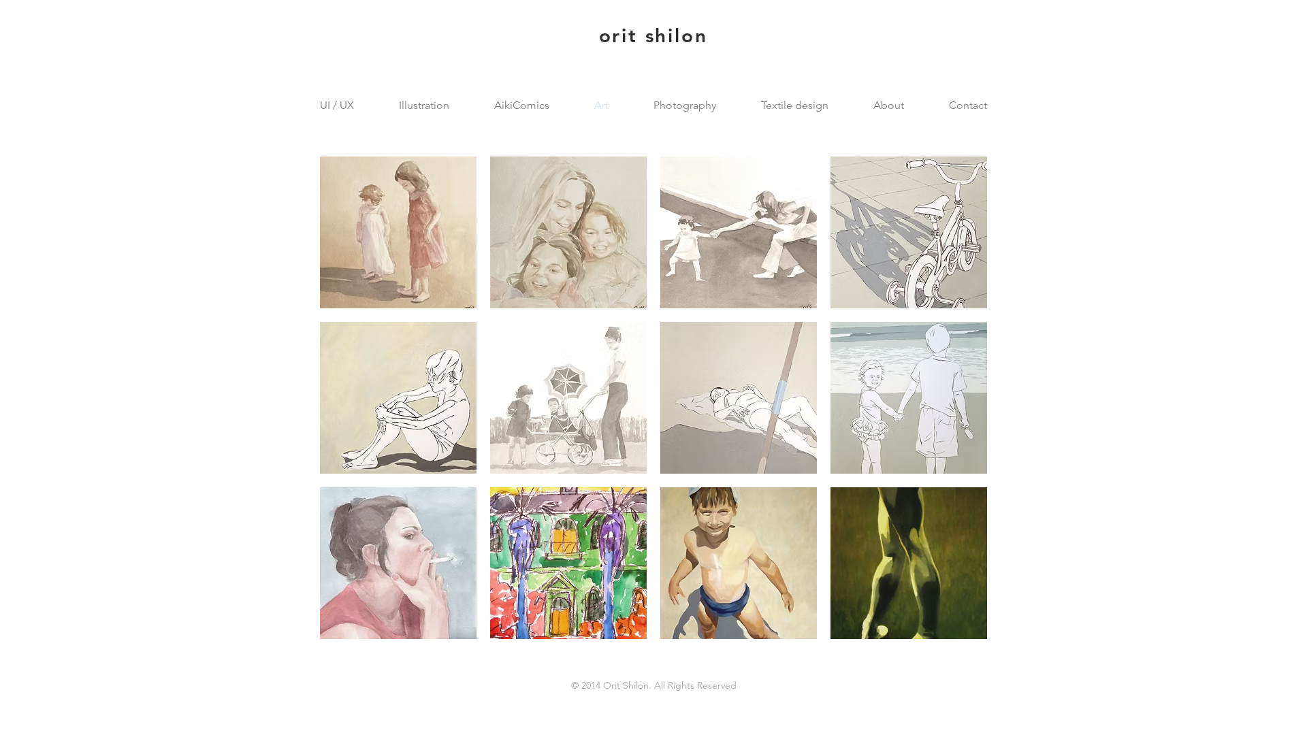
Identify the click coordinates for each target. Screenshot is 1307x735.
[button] (398, 232)
